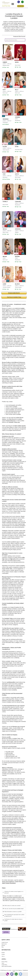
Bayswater (15, 509)
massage (16, 579)
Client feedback (6, 697)
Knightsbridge (12, 508)
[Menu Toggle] (12, 4)
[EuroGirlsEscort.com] (14, 928)
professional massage (7, 595)
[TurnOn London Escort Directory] (6, 928)
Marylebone (5, 508)
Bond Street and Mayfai (19, 506)
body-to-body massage (13, 590)
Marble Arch (5, 511)
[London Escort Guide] (6, 932)
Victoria (11, 511)
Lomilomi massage (7, 593)
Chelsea (4, 509)
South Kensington (20, 508)
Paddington (10, 509)
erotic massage (19, 592)
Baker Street (22, 509)
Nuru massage (11, 592)
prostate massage (16, 593)
